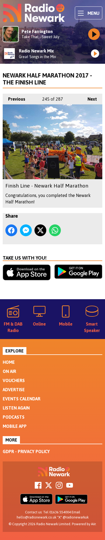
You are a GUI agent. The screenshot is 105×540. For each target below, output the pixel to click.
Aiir (93, 524)
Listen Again (16, 407)
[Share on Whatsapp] (55, 230)
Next (89, 99)
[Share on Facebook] (11, 230)
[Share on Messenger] (26, 230)
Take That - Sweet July (41, 37)
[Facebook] (38, 487)
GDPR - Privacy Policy (26, 451)
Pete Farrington (37, 31)
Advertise (14, 389)
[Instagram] (59, 487)
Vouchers (14, 380)
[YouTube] (69, 487)
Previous (14, 99)
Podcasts (13, 417)
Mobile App (15, 426)
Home (9, 362)
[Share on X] (40, 230)
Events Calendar (21, 398)
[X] (48, 487)
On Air (9, 371)
